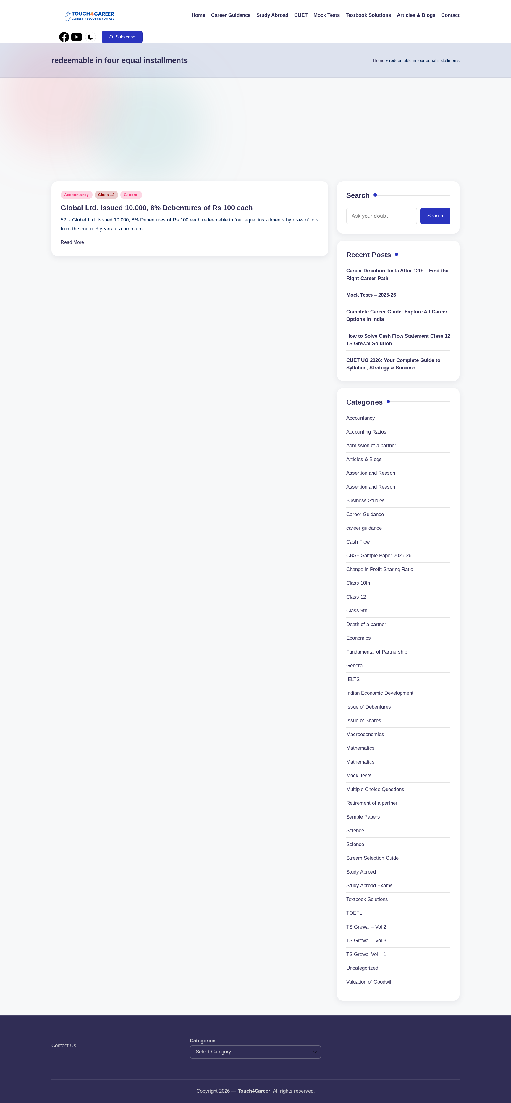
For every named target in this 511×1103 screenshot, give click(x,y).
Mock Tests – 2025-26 (371, 295)
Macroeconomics (365, 734)
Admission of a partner (371, 445)
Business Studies (365, 500)
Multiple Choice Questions (375, 789)
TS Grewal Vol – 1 (366, 954)
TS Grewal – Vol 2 (366, 927)
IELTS (353, 679)
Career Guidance (365, 514)
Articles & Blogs (364, 459)
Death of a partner (366, 624)
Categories (202, 1041)
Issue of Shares (363, 720)
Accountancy (76, 195)
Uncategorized (362, 968)
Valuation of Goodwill (369, 982)
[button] (122, 37)
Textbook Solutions (367, 899)
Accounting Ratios (366, 432)
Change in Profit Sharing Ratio (379, 569)
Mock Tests (359, 775)
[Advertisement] (255, 122)
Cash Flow (358, 542)
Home (378, 60)
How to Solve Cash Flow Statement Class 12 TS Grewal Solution (398, 340)
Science (355, 830)
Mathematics (360, 748)
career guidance (364, 528)
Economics (358, 638)
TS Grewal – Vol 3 (366, 940)
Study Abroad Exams (369, 885)
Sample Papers (363, 817)
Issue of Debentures (368, 707)
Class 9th (356, 610)
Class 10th (358, 583)
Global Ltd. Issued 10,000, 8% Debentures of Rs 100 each (157, 208)
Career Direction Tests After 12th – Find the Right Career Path (397, 274)
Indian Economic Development (379, 693)
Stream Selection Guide (372, 858)
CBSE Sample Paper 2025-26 (378, 555)
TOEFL (354, 913)
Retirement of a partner (371, 803)
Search (358, 195)
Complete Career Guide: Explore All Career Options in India (396, 315)
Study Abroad (361, 872)
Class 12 (106, 195)
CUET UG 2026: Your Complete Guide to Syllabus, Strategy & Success (393, 364)
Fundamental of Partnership (376, 652)
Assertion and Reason (370, 473)
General (131, 195)
